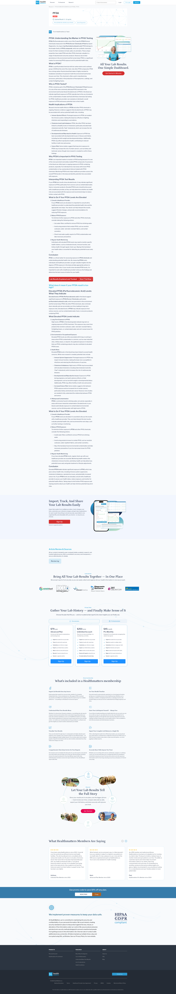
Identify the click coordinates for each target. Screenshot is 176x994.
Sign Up (137, 2)
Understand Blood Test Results (83, 959)
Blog (103, 959)
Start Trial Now (85, 279)
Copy (96, 894)
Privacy (96, 983)
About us (104, 953)
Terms (68, 983)
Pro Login (127, 2)
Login (119, 2)
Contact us (119, 974)
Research (71, 2)
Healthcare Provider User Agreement (82, 983)
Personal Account (53, 953)
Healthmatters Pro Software (56, 956)
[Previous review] (122, 841)
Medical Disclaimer (59, 983)
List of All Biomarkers (81, 956)
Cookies (109, 983)
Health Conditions (80, 965)
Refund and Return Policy (120, 983)
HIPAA (102, 983)
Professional (61, 2)
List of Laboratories (80, 962)
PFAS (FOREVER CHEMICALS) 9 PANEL (63, 22)
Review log (55, 561)
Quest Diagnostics (81, 22)
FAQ (103, 956)
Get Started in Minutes (113, 73)
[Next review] (126, 841)
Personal (52, 2)
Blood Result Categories (81, 953)
